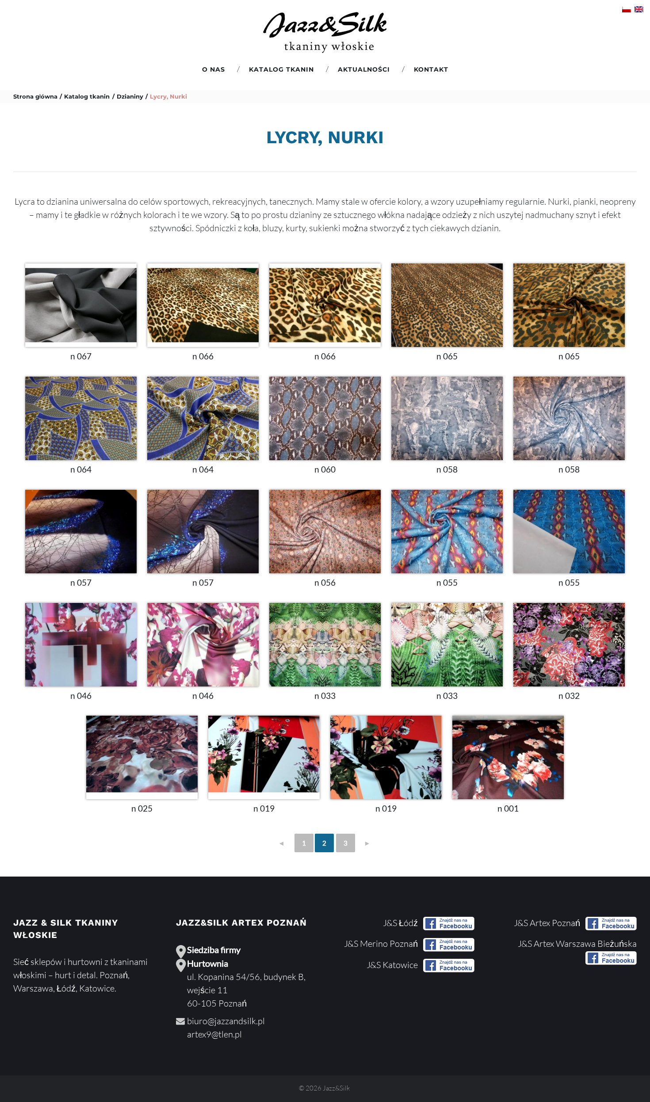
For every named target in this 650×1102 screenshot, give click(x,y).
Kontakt (431, 69)
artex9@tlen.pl (214, 1034)
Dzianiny (130, 96)
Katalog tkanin (281, 69)
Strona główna (35, 96)
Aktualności (364, 69)
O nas (213, 69)
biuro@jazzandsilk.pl (226, 1020)
